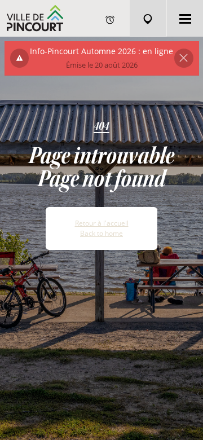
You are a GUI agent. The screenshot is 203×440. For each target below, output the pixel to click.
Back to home (101, 233)
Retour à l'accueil (102, 223)
